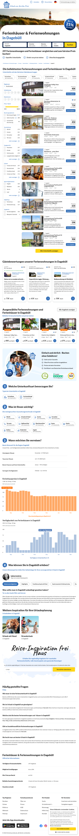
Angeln (13, 183)
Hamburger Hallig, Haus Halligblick (51, 85)
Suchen (70, 45)
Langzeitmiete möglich (13, 156)
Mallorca (5, 807)
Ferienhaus (13, 202)
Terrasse (13, 137)
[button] (63, 832)
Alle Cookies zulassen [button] (63, 828)
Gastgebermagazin (67, 804)
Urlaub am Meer (13, 174)
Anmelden (36, 2)
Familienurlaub (13, 171)
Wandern (13, 186)
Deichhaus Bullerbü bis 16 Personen (25, 720)
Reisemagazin (46, 807)
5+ (18, 92)
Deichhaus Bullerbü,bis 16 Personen (52, 102)
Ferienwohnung (13, 204)
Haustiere (13, 147)
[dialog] (63, 820)
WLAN (13, 129)
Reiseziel (7, 43)
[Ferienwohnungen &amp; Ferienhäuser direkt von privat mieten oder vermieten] (16, 6)
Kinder (13, 150)
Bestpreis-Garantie (13, 214)
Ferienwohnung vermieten (67, 2)
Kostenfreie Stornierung (13, 121)
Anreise (31, 44)
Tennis (13, 189)
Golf (13, 192)
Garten (13, 132)
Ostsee (4, 804)
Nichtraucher (13, 153)
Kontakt (44, 813)
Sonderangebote (13, 211)
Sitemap (4, 813)
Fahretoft (45, 708)
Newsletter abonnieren (64, 669)
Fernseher (13, 135)
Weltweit (5, 810)
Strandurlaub (13, 168)
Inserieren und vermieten (69, 801)
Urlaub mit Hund (13, 165)
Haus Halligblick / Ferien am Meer (55, 718)
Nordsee (5, 801)
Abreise (43, 44)
